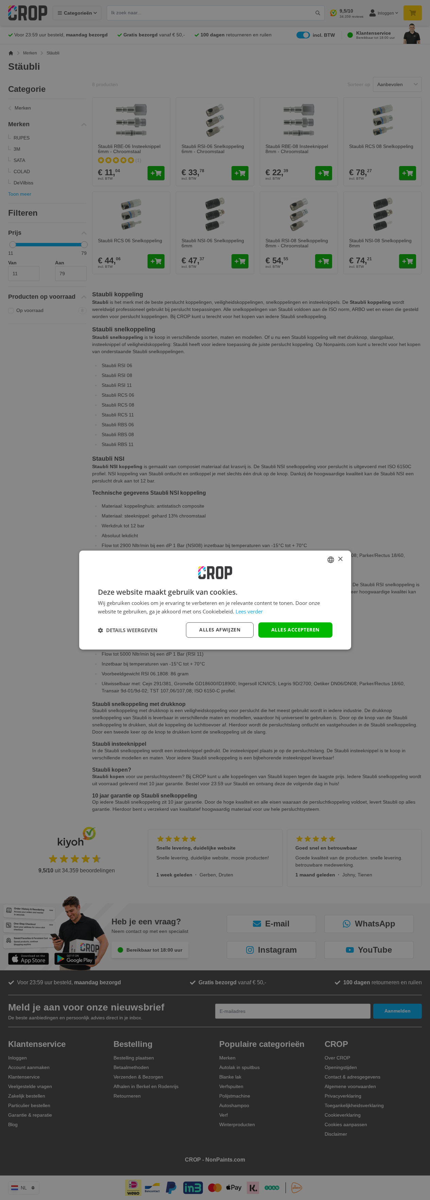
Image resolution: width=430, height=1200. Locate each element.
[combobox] (330, 559)
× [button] (340, 559)
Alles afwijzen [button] (219, 630)
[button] (127, 630)
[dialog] (215, 600)
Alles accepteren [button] (295, 630)
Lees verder (249, 611)
